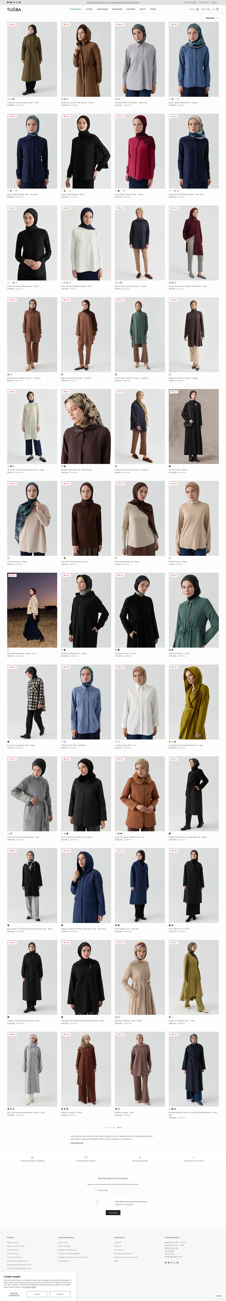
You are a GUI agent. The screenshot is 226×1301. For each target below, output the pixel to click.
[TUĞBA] (14, 9)
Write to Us (169, 1254)
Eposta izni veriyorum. (124, 1204)
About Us (118, 1246)
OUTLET (143, 9)
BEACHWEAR (117, 9)
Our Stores (118, 1250)
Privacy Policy (30, 1287)
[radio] (8, 99)
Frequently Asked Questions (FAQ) (73, 1257)
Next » (120, 1127)
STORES (153, 9)
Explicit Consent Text (16, 1246)
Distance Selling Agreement (19, 1268)
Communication (190, 2)
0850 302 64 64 (171, 1248)
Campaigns (63, 1261)
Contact (117, 1242)
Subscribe (113, 1212)
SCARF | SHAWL (102, 9)
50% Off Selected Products (113, 2)
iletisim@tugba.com (173, 1256)
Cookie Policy (12, 1250)
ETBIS (116, 1261)
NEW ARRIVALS (75, 9)
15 (114, 1127)
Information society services (126, 1257)
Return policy (12, 1242)
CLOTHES (89, 9)
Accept (37, 1294)
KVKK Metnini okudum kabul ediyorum (131, 1201)
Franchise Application (123, 1253)
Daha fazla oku (77, 1143)
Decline (60, 1294)
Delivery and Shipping (67, 1250)
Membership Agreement (17, 1261)
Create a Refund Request (69, 1253)
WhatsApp (169, 1251)
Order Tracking (64, 1246)
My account (63, 1242)
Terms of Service (14, 1257)
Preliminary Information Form (19, 1264)
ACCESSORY (131, 9)
